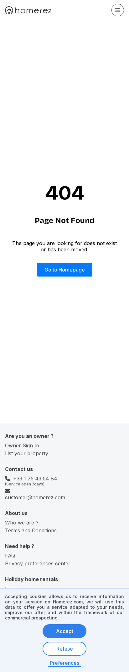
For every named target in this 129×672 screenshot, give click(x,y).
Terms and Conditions (31, 530)
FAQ (10, 555)
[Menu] (117, 10)
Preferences (64, 663)
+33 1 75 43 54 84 (35, 478)
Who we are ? (22, 522)
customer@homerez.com (35, 497)
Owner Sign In (22, 445)
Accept (64, 631)
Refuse (64, 649)
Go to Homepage (64, 269)
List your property (26, 453)
